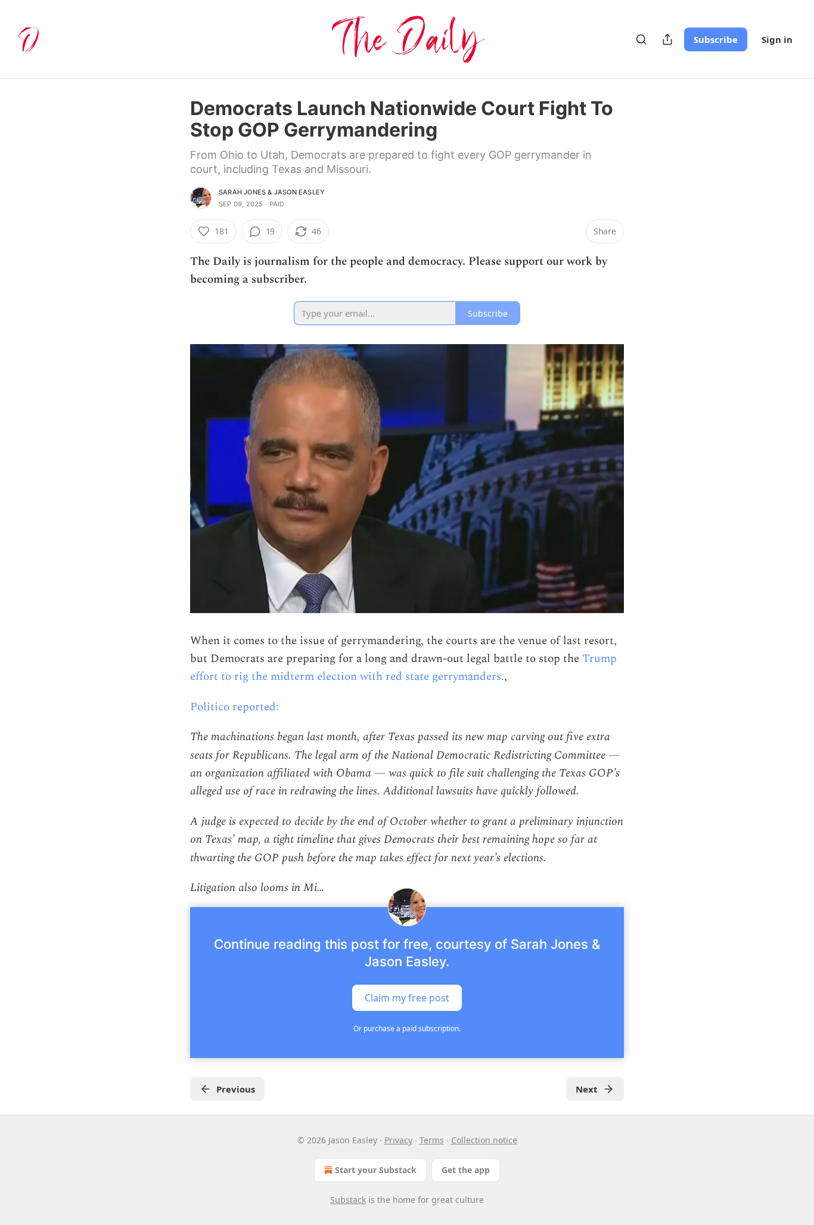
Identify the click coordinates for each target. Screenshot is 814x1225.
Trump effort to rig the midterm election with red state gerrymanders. (403, 667)
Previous (235, 1089)
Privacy (398, 1140)
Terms (432, 1140)
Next (587, 1089)
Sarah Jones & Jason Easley (272, 192)
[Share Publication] (667, 39)
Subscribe (716, 39)
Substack (348, 1199)
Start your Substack (376, 1169)
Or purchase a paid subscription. (407, 1028)
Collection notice (484, 1140)
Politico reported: (234, 707)
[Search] (641, 39)
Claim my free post (407, 997)
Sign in (777, 39)
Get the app (466, 1169)
